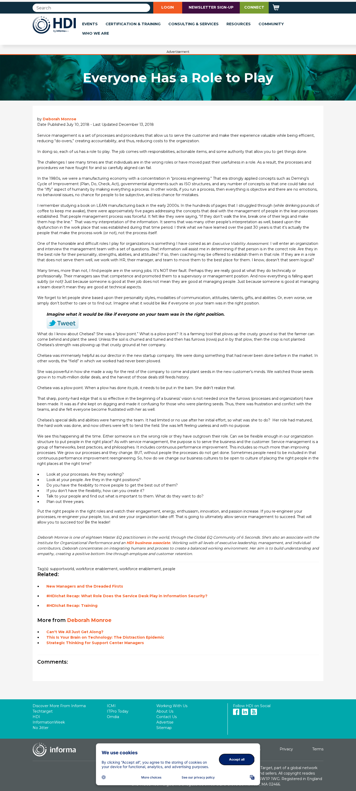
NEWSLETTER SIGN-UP (211, 7)
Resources (238, 24)
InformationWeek (49, 722)
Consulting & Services (193, 24)
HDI (36, 716)
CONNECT (254, 7)
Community (271, 24)
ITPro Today (117, 711)
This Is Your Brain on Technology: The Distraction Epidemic (105, 637)
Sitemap (164, 727)
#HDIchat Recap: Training (71, 605)
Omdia (113, 716)
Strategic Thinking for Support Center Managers (95, 642)
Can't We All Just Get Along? (74, 632)
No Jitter (40, 727)
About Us (164, 711)
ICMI (111, 705)
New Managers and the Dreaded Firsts (84, 586)
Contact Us (166, 716)
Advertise (165, 722)
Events (90, 24)
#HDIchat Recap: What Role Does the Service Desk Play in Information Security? (126, 596)
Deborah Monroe (59, 119)
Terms (317, 749)
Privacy (286, 749)
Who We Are (95, 33)
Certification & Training (133, 24)
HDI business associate (148, 542)
